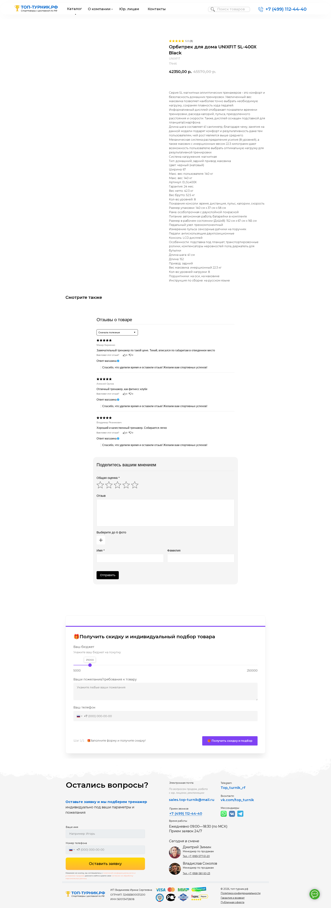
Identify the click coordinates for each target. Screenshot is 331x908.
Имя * (101, 550)
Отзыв (101, 495)
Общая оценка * (108, 478)
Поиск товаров (231, 9)
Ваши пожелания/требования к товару (105, 679)
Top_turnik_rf (233, 788)
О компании (99, 9)
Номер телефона (76, 843)
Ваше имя (72, 827)
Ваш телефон (84, 708)
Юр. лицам (129, 9)
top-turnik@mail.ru (196, 800)
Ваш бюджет (83, 647)
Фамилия (173, 550)
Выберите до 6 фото (111, 532)
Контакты (157, 9)
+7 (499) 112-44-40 (286, 9)
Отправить (107, 575)
